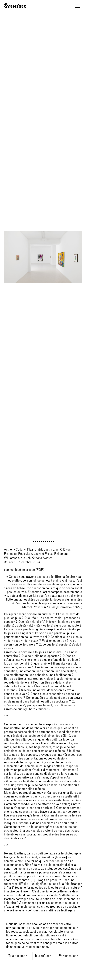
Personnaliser (68, 955)
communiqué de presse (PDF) (24, 569)
